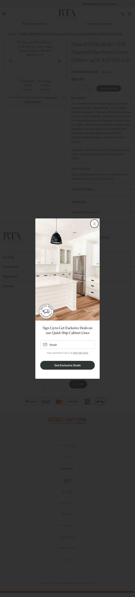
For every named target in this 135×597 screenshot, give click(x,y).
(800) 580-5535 (80, 353)
